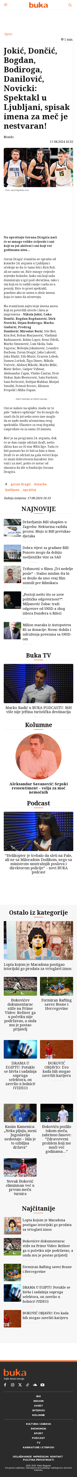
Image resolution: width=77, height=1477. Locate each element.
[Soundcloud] (35, 1385)
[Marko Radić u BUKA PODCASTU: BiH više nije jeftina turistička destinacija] (38, 683)
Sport (8, 34)
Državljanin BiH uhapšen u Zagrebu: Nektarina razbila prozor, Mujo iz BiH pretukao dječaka (46, 529)
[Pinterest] (14, 217)
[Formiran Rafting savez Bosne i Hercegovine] (56, 986)
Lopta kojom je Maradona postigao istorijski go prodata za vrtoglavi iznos (38, 966)
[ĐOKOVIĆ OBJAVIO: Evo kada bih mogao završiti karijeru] (56, 1049)
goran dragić (21, 484)
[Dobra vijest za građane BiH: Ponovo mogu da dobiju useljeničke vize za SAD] (12, 553)
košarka (40, 484)
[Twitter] (20, 1385)
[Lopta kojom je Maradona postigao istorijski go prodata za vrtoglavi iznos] (38, 940)
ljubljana (12, 490)
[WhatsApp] (14, 226)
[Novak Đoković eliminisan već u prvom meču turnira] (20, 1167)
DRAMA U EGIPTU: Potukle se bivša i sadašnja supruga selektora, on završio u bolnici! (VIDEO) (20, 1075)
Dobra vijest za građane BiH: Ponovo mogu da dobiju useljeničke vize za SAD (46, 552)
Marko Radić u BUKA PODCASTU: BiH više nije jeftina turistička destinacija (38, 709)
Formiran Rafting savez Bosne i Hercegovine (56, 1004)
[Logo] (38, 5)
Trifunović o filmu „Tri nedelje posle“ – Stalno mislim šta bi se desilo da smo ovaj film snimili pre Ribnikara (48, 575)
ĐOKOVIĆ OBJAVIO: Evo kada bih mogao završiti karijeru (56, 1069)
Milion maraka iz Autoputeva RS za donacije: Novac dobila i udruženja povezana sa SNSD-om (47, 632)
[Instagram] (12, 1385)
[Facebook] (14, 199)
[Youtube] (42, 1385)
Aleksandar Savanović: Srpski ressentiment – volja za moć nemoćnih (38, 788)
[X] (14, 208)
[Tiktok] (27, 1385)
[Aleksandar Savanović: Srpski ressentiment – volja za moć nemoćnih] (38, 756)
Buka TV (38, 655)
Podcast (38, 803)
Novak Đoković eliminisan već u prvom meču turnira (20, 1187)
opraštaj (29, 490)
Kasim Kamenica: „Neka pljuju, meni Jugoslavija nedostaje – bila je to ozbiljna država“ (20, 1137)
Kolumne (38, 724)
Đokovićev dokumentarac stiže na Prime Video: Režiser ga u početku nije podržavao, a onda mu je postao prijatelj (20, 1015)
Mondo (9, 136)
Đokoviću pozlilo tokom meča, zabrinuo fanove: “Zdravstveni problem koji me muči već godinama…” (57, 1139)
